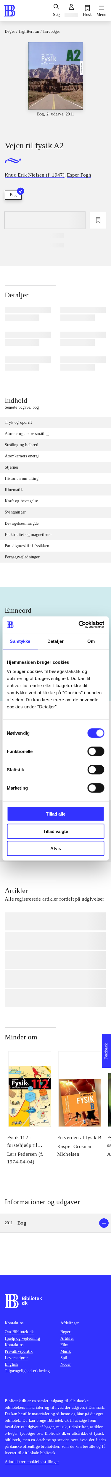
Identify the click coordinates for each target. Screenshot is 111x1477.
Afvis (55, 848)
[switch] (95, 751)
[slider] (55, 86)
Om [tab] (91, 640)
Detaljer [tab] (55, 640)
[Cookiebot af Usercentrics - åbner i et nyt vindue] (79, 625)
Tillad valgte (55, 831)
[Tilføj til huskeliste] (98, 220)
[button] (55, 1223)
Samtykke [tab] (20, 640)
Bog (13, 195)
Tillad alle (55, 813)
